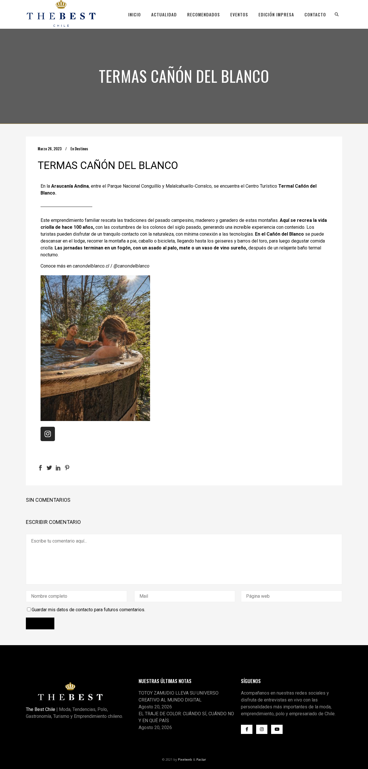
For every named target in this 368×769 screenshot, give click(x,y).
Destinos (81, 148)
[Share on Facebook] (40, 467)
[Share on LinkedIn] (58, 467)
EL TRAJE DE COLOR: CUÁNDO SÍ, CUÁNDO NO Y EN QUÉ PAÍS (186, 717)
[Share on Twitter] (49, 467)
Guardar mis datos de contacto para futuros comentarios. (88, 609)
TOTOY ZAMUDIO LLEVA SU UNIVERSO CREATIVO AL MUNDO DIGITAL (178, 696)
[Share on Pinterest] (67, 467)
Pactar (201, 759)
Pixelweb (185, 759)
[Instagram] (48, 434)
